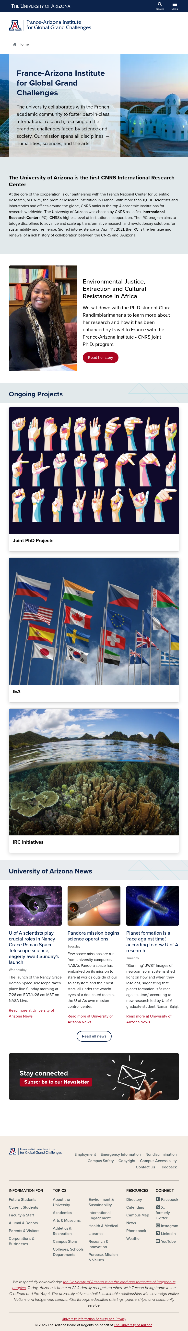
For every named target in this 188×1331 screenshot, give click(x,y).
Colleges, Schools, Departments (68, 1252)
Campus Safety (101, 1160)
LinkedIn (168, 1233)
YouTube (168, 1241)
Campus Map (137, 1215)
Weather (133, 1238)
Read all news (94, 1036)
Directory (134, 1199)
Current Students (23, 1207)
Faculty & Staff (21, 1215)
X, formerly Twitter (163, 1213)
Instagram (169, 1225)
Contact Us (145, 1167)
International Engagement (100, 1215)
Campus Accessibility (158, 1160)
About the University (61, 1202)
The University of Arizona (133, 1325)
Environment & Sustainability (101, 1202)
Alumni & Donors (23, 1223)
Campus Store (65, 1241)
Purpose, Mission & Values (103, 1257)
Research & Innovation (98, 1244)
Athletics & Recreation (62, 1231)
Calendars (135, 1207)
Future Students (22, 1199)
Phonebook (136, 1230)
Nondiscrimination (161, 1154)
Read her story (100, 357)
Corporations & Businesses (22, 1241)
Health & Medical (103, 1225)
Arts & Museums (67, 1220)
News (131, 1223)
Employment (85, 1154)
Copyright (126, 1160)
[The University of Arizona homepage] (41, 6)
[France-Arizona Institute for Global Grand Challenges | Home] (50, 25)
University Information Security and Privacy (94, 1319)
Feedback (168, 1167)
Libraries (96, 1233)
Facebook (169, 1199)
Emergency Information (121, 1154)
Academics (62, 1212)
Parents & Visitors (24, 1230)
